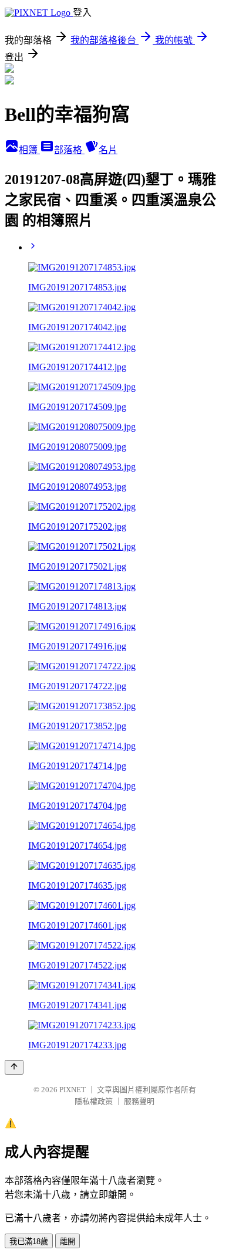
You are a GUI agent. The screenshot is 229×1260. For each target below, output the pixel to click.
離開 (67, 1241)
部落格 (69, 150)
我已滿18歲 (28, 1241)
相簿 (29, 150)
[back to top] (14, 1067)
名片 (108, 150)
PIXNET (72, 1089)
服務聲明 (139, 1101)
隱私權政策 (94, 1101)
